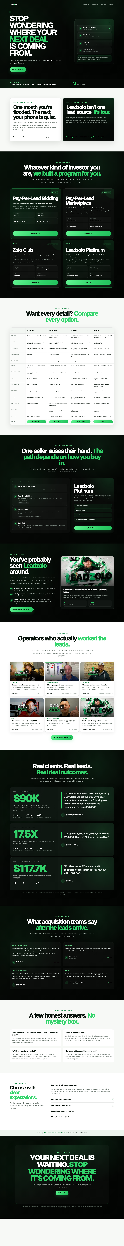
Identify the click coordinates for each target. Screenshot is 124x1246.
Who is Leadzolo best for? (60, 1117)
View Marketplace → (59, 421)
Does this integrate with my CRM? (62, 1111)
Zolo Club (103, 4)
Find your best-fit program (62, 737)
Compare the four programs (21, 609)
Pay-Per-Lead (86, 4)
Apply (88, 282)
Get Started (62, 1193)
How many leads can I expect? (61, 1099)
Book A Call (35, 233)
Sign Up (35, 282)
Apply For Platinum (93, 528)
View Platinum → (103, 421)
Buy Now (89, 233)
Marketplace (95, 4)
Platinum (111, 4)
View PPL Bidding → (36, 421)
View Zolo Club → (81, 421)
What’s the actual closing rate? (61, 1105)
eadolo (13, 5)
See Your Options (18, 69)
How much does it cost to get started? (64, 1085)
